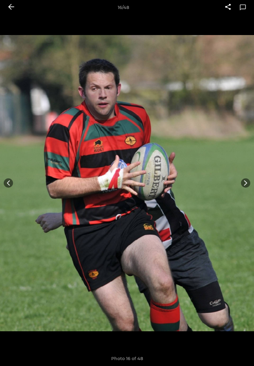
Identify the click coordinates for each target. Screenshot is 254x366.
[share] (228, 7)
